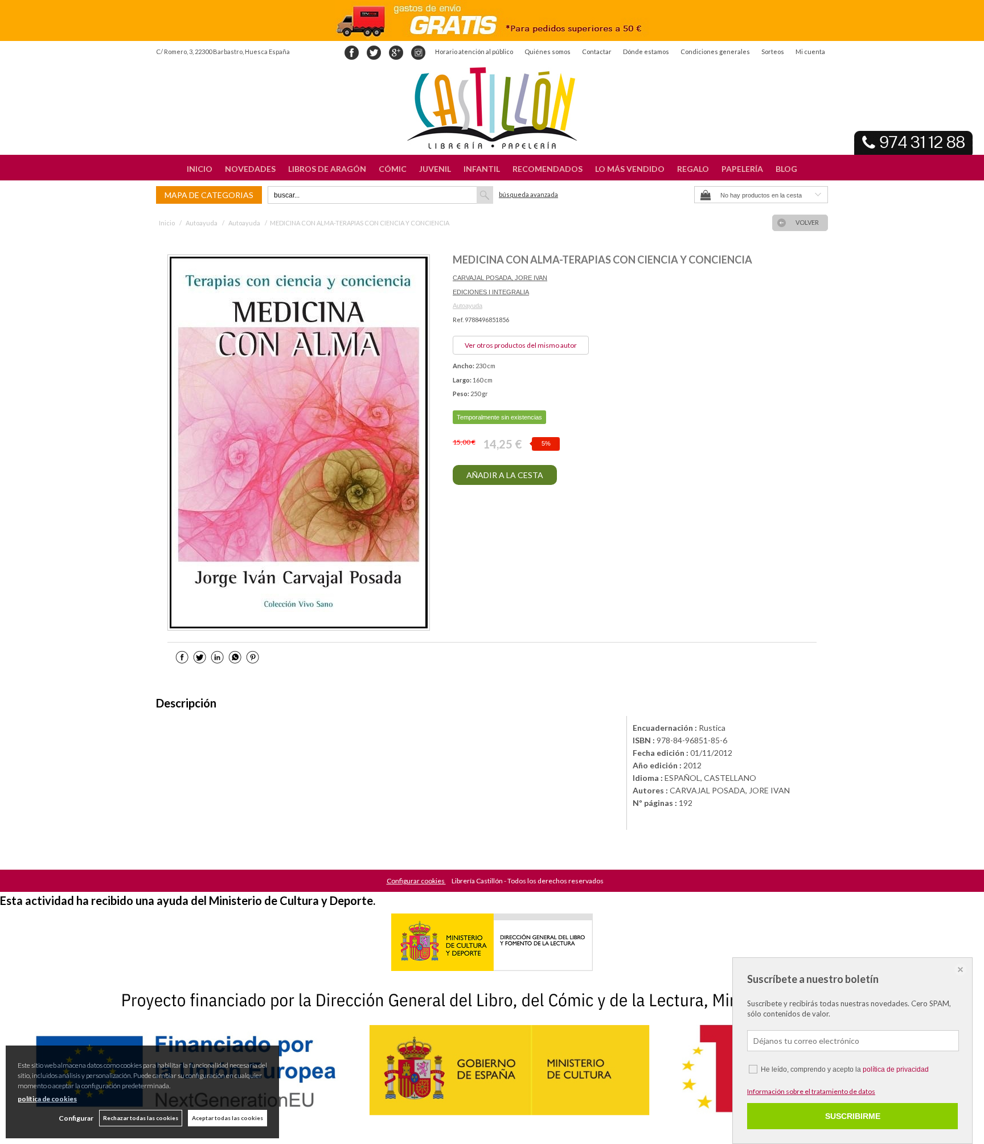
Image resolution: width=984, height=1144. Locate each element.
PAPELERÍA (742, 169)
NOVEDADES (250, 169)
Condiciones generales (715, 51)
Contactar (597, 51)
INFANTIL (482, 169)
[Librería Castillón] (492, 108)
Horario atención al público (474, 51)
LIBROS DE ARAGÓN (327, 169)
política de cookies (47, 1098)
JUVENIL (435, 169)
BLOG (786, 169)
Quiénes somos (547, 51)
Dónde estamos (646, 51)
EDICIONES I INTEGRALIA (491, 292)
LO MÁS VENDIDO (630, 169)
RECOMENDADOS (547, 169)
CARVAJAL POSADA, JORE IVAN (500, 277)
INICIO (199, 169)
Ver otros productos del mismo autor (521, 345)
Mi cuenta (810, 51)
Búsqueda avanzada (528, 194)
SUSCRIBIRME (852, 1116)
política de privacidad (896, 1069)
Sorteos (772, 51)
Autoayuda (467, 305)
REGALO (693, 169)
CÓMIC (393, 169)
